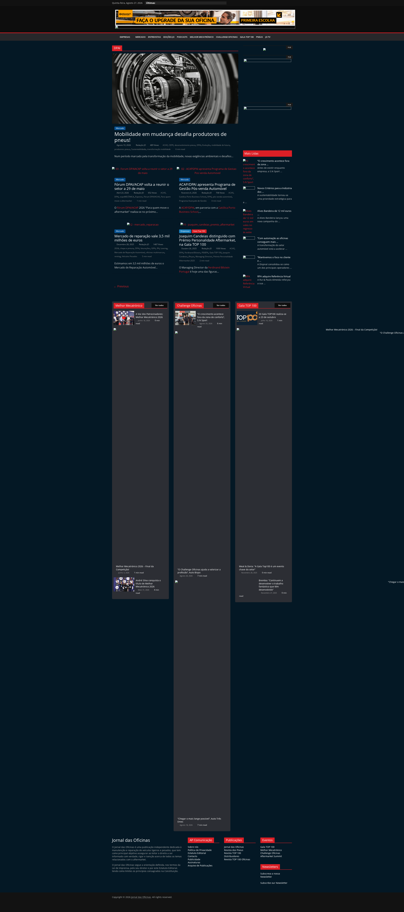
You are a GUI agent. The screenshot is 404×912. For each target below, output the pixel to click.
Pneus (259, 37)
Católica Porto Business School (192, 196)
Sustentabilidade (138, 149)
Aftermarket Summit (271, 856)
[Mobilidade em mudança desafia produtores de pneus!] (175, 55)
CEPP (171, 145)
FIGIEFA (205, 252)
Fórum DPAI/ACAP (152, 196)
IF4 (158, 248)
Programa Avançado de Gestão (193, 200)
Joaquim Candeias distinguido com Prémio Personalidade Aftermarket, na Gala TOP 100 (207, 240)
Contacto (192, 856)
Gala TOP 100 (216, 252)
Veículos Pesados (129, 256)
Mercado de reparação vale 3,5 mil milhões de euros (142, 238)
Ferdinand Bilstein (192, 252)
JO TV (267, 37)
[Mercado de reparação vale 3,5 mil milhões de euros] (143, 224)
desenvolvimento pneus (185, 145)
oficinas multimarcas (155, 252)
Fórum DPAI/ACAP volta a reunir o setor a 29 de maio (141, 186)
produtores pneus (122, 149)
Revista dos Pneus (233, 850)
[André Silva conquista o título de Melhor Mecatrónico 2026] (124, 578)
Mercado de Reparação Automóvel (129, 252)
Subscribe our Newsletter (273, 882)
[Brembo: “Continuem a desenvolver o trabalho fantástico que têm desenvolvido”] (247, 578)
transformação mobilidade (159, 149)
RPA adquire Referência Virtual (274, 276)
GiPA (153, 248)
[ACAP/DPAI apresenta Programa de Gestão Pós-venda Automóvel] (207, 169)
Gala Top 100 (247, 37)
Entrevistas (154, 37)
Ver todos (159, 305)
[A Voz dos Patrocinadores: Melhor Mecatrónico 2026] (124, 312)
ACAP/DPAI (187, 207)
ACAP (165, 145)
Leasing (164, 248)
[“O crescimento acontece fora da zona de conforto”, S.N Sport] (185, 312)
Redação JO (141, 145)
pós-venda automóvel (222, 196)
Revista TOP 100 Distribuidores (232, 855)
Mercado (140, 37)
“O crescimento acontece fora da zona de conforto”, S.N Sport (211, 317)
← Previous (121, 286)
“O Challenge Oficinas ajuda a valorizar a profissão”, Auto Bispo (199, 571)
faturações (145, 248)
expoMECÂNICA (127, 196)
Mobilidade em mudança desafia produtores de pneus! (170, 137)
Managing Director (204, 256)
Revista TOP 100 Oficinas (237, 859)
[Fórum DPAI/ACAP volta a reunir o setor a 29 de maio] (143, 169)
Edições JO (168, 37)
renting (117, 256)
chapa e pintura (127, 248)
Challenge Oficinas (227, 37)
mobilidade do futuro (220, 145)
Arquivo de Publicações (200, 865)
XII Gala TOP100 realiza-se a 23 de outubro (272, 315)
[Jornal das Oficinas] (115, 37)
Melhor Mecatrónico (202, 37)
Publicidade (194, 859)
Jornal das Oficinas (234, 846)
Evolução (206, 145)
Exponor (139, 196)
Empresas (125, 37)
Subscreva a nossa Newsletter (270, 875)
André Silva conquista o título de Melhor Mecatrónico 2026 (148, 583)
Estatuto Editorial (197, 853)
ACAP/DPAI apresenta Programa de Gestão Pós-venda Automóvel (207, 186)
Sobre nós (193, 846)
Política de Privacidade (200, 850)
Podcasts (182, 37)
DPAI (199, 145)
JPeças (191, 256)
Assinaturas (194, 862)
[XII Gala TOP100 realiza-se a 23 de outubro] (247, 312)
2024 (116, 248)
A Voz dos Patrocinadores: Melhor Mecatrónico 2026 (149, 315)
